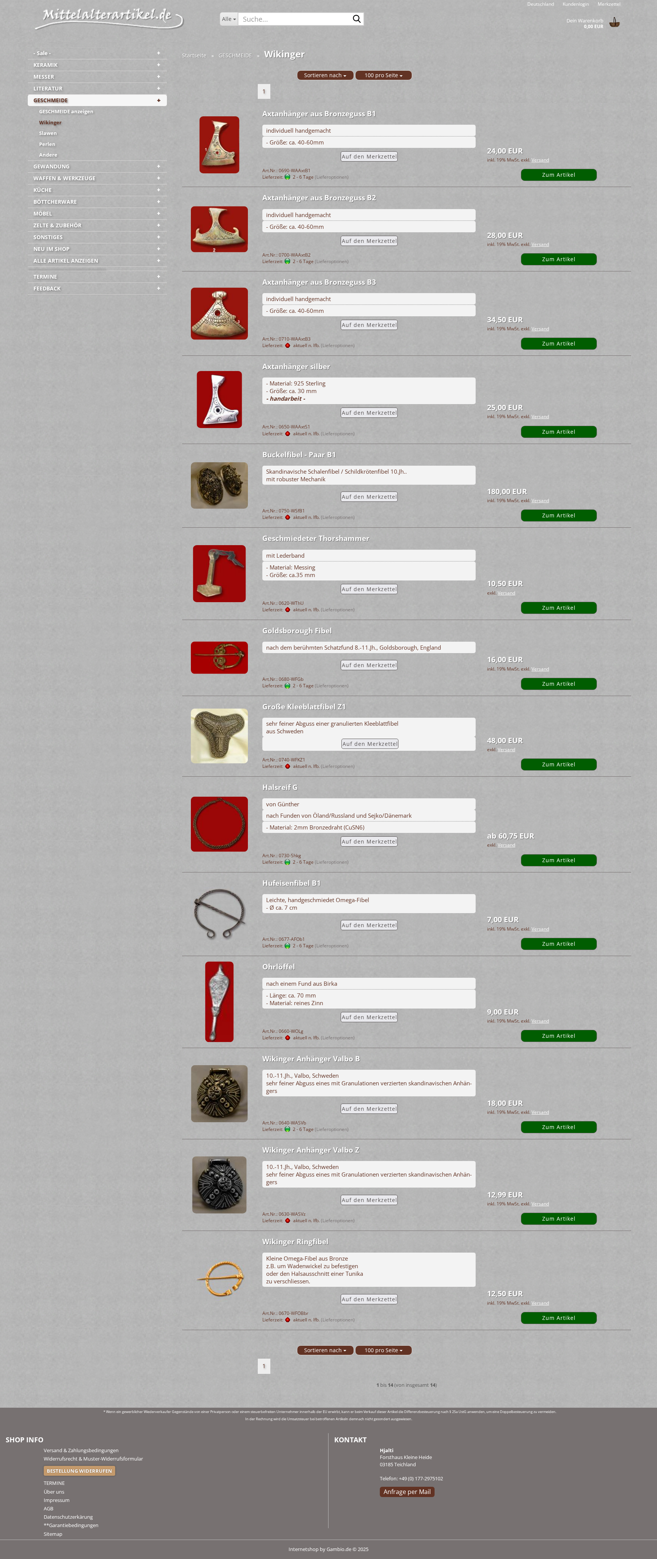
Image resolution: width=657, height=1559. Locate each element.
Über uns (54, 1491)
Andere (48, 154)
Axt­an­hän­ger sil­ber (296, 366)
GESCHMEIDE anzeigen (66, 111)
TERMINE (45, 276)
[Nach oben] (636, 1547)
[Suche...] (357, 19)
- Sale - (42, 53)
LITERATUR (47, 88)
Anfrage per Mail (407, 1492)
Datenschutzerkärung (68, 1516)
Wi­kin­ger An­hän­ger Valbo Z (310, 1150)
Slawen (48, 133)
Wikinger (50, 122)
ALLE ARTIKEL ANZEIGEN (65, 260)
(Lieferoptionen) (332, 177)
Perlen (47, 144)
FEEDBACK (46, 288)
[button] (541, 4)
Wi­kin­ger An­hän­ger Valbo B (311, 1059)
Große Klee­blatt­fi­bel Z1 (304, 707)
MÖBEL (42, 213)
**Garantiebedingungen (71, 1525)
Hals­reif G (280, 787)
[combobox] (325, 75)
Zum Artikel (559, 174)
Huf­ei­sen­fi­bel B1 (291, 883)
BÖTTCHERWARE (55, 201)
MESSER (43, 76)
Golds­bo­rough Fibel (297, 631)
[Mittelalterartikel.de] (109, 19)
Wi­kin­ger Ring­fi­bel (295, 1242)
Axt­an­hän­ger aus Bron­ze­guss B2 (319, 198)
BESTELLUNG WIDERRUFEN (79, 1470)
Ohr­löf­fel (278, 967)
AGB (48, 1508)
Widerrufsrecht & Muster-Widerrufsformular (93, 1458)
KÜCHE (42, 189)
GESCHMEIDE (50, 100)
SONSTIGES (48, 237)
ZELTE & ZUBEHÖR (57, 225)
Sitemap (53, 1533)
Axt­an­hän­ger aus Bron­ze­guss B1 (319, 114)
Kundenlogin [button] (575, 4)
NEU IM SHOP (51, 248)
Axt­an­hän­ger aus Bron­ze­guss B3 (319, 282)
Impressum (57, 1500)
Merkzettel (608, 4)
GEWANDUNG (51, 166)
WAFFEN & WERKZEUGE (64, 178)
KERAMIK (45, 64)
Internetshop (304, 1549)
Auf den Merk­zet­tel (369, 156)
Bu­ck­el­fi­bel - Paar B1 (299, 455)
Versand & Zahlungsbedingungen (81, 1450)
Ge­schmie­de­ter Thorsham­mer (316, 538)
